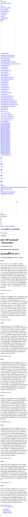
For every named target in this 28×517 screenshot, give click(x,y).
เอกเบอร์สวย (6, 509)
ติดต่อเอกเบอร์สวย (7, 512)
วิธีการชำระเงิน (7, 510)
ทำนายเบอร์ (3, 235)
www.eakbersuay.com (9, 506)
